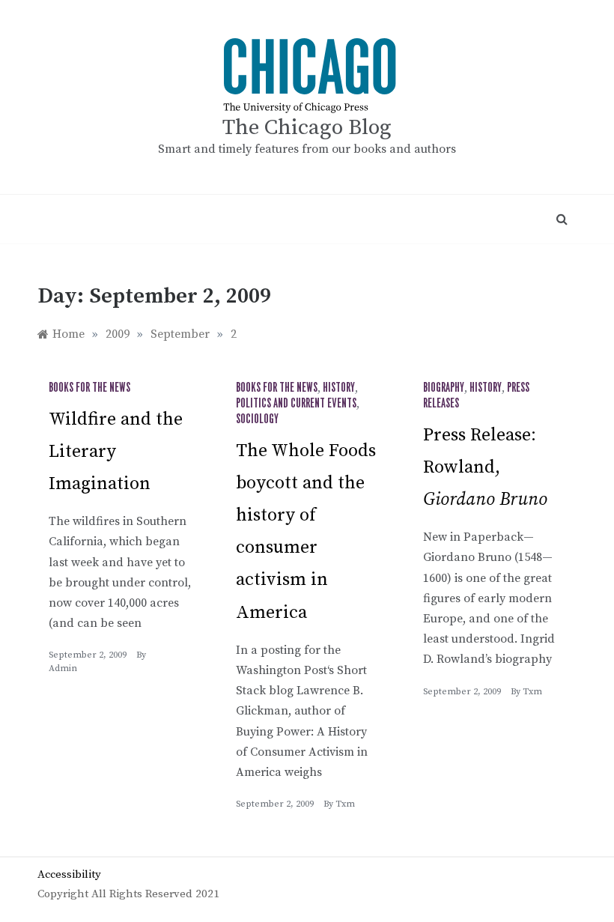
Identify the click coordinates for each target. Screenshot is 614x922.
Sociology (257, 419)
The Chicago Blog (307, 128)
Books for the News (89, 388)
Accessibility (69, 874)
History (339, 388)
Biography (443, 388)
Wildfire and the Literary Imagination (116, 451)
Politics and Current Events (296, 404)
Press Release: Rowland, (485, 467)
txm (345, 804)
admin (63, 668)
